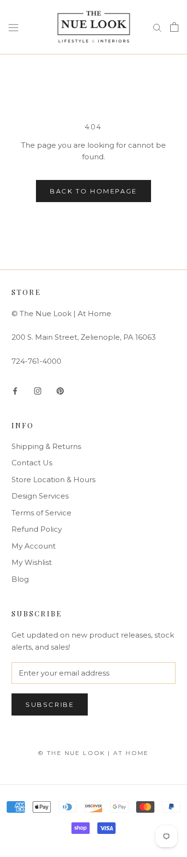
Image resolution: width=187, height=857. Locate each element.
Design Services (40, 495)
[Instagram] (37, 390)
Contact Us (32, 462)
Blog (20, 579)
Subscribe (49, 704)
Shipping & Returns (46, 446)
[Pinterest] (60, 390)
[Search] (157, 27)
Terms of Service (41, 512)
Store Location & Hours (53, 479)
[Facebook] (15, 390)
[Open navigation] (13, 27)
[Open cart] (174, 27)
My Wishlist (32, 562)
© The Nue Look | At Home (93, 752)
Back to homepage (93, 191)
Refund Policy (37, 529)
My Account (34, 545)
